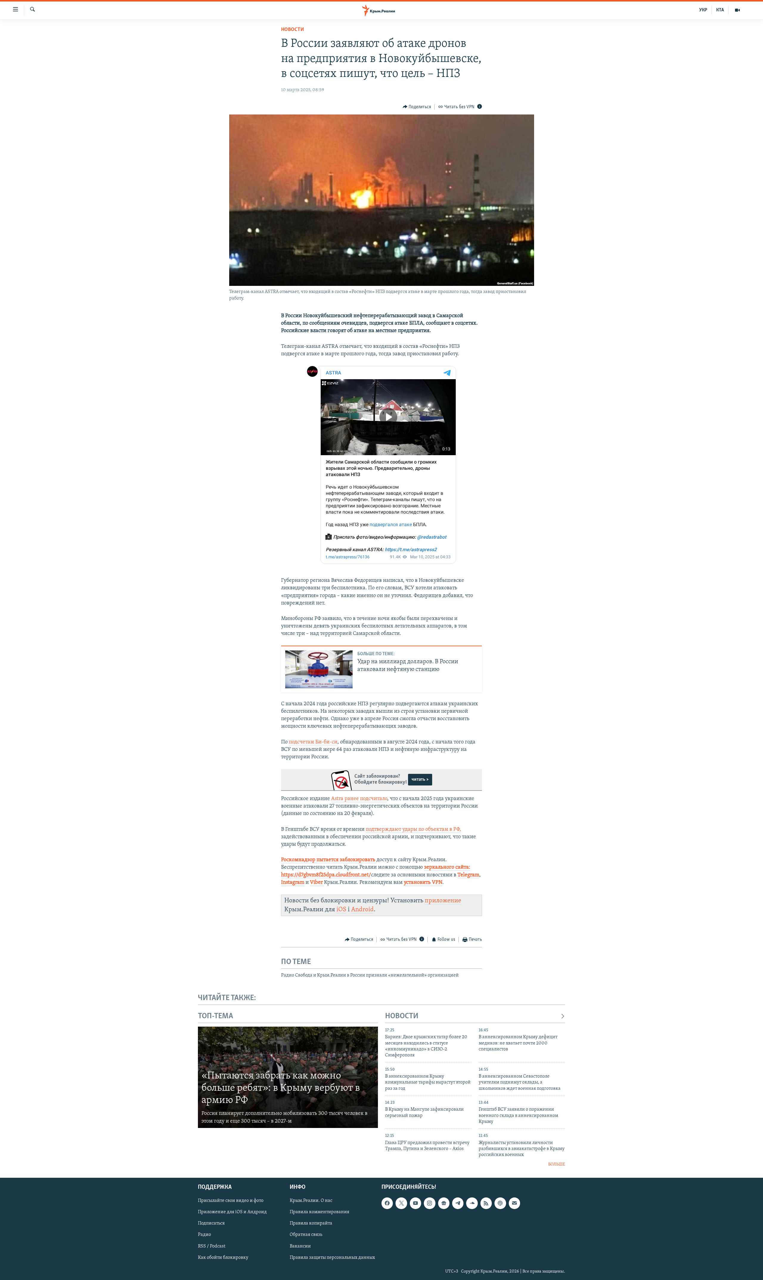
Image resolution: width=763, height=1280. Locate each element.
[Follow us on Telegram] (457, 1203)
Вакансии (300, 1246)
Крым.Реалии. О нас (311, 1201)
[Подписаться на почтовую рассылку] (514, 1203)
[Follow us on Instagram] (429, 1203)
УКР (703, 10)
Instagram (292, 882)
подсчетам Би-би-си (313, 742)
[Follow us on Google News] (443, 1203)
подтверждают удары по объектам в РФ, (413, 829)
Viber (316, 882)
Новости (292, 29)
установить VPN (423, 882)
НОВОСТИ (401, 1016)
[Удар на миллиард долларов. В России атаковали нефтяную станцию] (319, 669)
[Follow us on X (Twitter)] (401, 1203)
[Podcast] (500, 1203)
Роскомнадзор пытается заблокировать (328, 860)
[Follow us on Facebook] (387, 1203)
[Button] (417, 107)
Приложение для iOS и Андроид (232, 1212)
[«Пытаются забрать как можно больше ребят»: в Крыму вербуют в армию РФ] (288, 1077)
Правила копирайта (311, 1223)
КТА (720, 10)
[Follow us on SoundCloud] (471, 1203)
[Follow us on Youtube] (415, 1203)
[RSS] (486, 1203)
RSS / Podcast (211, 1246)
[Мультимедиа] (737, 10)
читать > (420, 779)
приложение (443, 901)
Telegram (468, 875)
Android (362, 909)
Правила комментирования (319, 1212)
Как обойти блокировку (223, 1257)
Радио (204, 1235)
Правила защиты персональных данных (332, 1257)
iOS (341, 909)
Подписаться (211, 1223)
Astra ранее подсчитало (359, 799)
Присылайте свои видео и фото (230, 1201)
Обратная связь (306, 1235)
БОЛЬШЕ (556, 1164)
